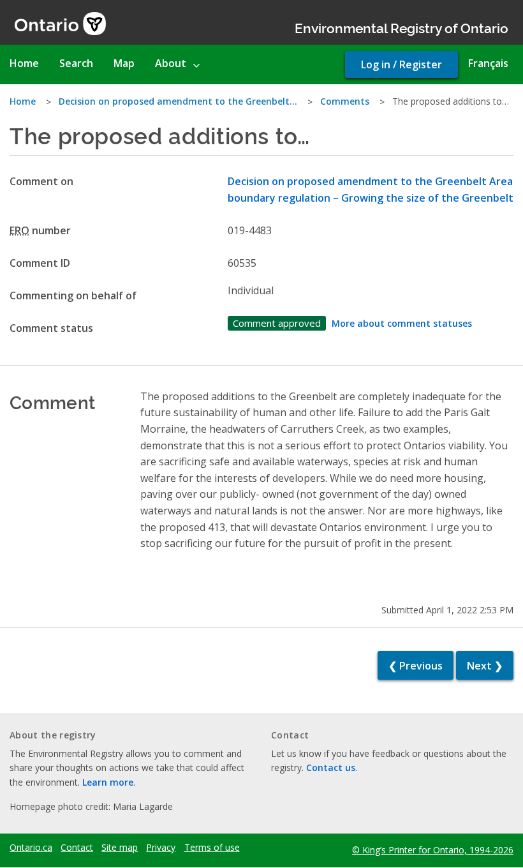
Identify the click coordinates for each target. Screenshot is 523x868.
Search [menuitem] (76, 63)
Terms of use (212, 847)
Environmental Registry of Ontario (401, 27)
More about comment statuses (402, 323)
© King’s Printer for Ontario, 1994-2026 (432, 850)
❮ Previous (415, 666)
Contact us (330, 767)
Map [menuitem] (124, 63)
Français (488, 63)
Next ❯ (485, 666)
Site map (119, 847)
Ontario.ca (31, 847)
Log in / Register (401, 64)
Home (23, 101)
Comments (344, 101)
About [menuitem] (170, 63)
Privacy (160, 847)
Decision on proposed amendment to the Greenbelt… (178, 101)
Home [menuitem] (24, 63)
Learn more (107, 782)
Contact (77, 847)
